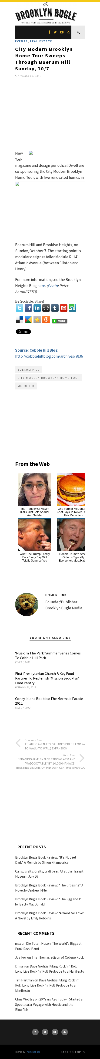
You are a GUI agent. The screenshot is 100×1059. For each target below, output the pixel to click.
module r (25, 386)
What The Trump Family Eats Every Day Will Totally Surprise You (35, 557)
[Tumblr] (55, 308)
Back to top (71, 1052)
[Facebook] (28, 308)
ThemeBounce (33, 1051)
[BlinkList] (46, 319)
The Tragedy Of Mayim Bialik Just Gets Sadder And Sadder (34, 512)
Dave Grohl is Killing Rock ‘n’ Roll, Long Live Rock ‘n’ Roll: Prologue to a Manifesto (47, 985)
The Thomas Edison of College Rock (58, 957)
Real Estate (41, 41)
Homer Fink (56, 595)
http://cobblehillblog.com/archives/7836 (49, 356)
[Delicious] (19, 319)
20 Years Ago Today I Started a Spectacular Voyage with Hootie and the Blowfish (49, 1004)
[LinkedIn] (37, 308)
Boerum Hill (28, 369)
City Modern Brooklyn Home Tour (48, 377)
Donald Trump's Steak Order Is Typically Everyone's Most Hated (73, 557)
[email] (63, 308)
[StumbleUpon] (72, 308)
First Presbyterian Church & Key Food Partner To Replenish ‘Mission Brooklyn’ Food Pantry (47, 678)
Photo (53, 285)
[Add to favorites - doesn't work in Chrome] (37, 319)
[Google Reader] (28, 319)
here (41, 285)
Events (21, 41)
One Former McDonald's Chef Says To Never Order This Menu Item (73, 512)
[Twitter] (19, 308)
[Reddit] (46, 308)
